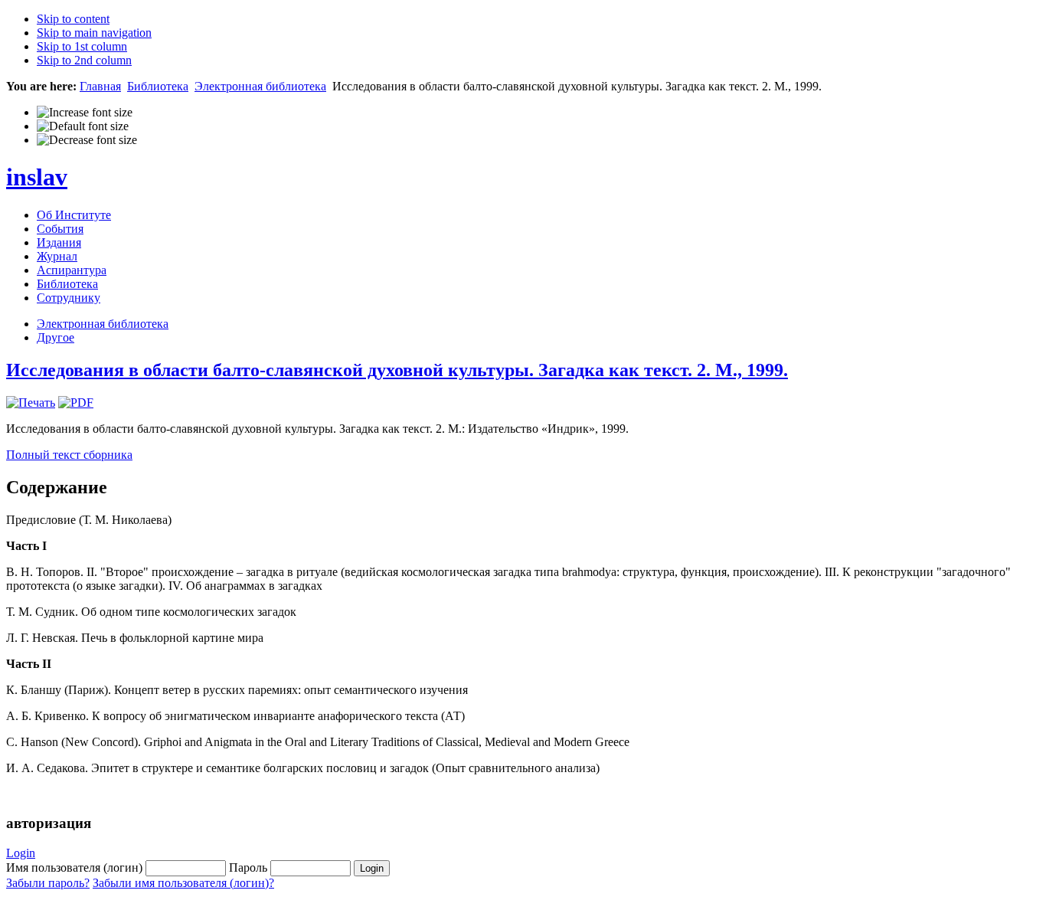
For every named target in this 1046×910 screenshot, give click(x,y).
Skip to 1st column (82, 46)
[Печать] (30, 402)
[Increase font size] (84, 112)
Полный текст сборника (69, 454)
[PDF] (75, 402)
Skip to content (73, 18)
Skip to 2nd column (84, 60)
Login (20, 852)
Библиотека (157, 86)
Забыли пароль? (48, 882)
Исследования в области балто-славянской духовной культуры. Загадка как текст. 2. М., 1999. (397, 370)
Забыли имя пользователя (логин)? (183, 882)
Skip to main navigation (94, 32)
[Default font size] (83, 126)
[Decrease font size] (87, 140)
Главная (100, 86)
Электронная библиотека (260, 86)
